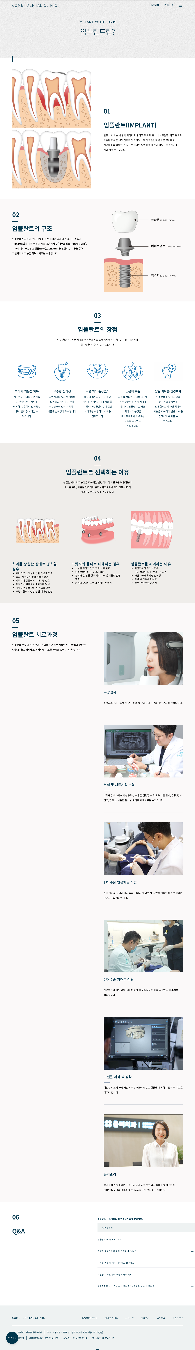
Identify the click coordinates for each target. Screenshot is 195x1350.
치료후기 (145, 1317)
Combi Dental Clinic (34, 5)
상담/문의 (12, 1337)
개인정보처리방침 (89, 1317)
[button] (146, 1219)
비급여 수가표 (111, 1317)
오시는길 (161, 1317)
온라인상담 (177, 1317)
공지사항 (129, 1317)
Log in (155, 5)
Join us (168, 5)
